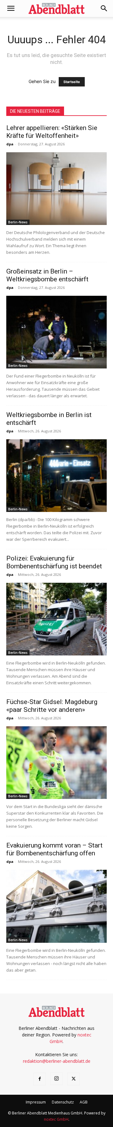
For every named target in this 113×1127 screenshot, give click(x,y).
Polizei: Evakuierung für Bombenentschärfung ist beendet (54, 562)
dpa (9, 144)
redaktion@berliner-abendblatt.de (56, 1061)
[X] (73, 1079)
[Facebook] (39, 1079)
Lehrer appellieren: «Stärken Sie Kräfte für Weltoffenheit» (51, 131)
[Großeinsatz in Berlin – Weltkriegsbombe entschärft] (56, 332)
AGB (84, 1102)
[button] (11, 8)
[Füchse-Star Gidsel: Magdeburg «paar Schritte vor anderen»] (56, 762)
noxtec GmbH (56, 1119)
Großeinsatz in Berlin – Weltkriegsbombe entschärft (47, 275)
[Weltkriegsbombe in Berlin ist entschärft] (56, 475)
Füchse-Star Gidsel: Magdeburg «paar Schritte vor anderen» (51, 705)
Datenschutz (63, 1102)
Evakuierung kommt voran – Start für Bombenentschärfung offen (54, 849)
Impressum (36, 1102)
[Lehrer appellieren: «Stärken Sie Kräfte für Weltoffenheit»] (56, 188)
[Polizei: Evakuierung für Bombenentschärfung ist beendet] (56, 619)
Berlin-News (18, 222)
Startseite (71, 82)
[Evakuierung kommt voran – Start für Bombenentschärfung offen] (56, 906)
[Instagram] (56, 1078)
